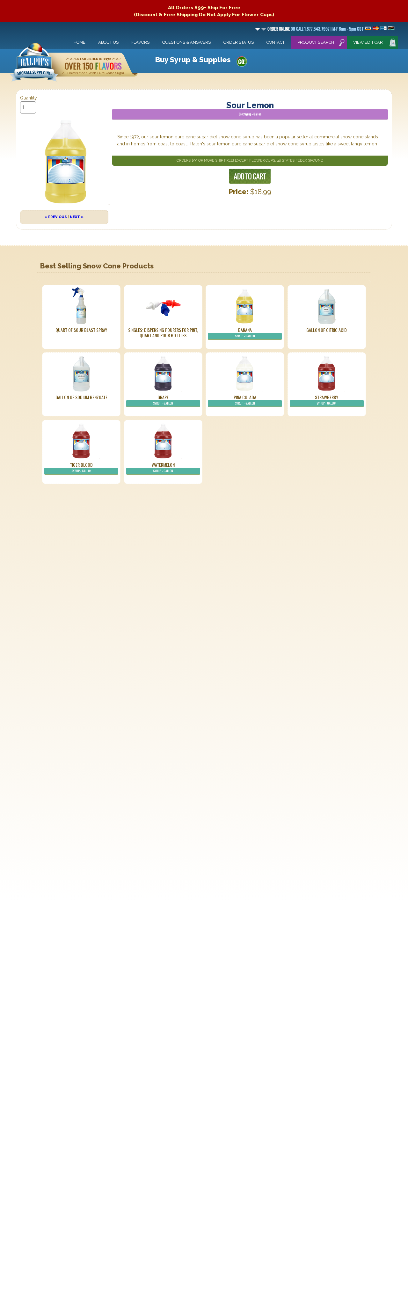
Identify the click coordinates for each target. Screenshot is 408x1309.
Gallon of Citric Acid (326, 329)
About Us (108, 42)
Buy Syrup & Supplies (193, 59)
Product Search (315, 42)
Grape (163, 400)
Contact (275, 42)
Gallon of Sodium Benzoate (81, 397)
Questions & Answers (186, 42)
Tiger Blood (81, 467)
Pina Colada (245, 400)
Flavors (140, 42)
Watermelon (163, 467)
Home (79, 42)
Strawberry (326, 400)
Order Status (238, 42)
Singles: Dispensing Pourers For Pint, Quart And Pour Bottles (163, 332)
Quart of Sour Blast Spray (81, 329)
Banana (245, 332)
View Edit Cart (369, 42)
